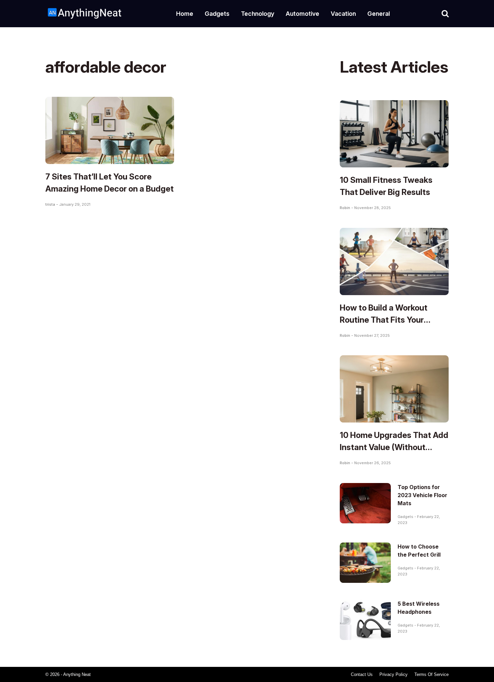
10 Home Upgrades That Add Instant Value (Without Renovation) (394, 447)
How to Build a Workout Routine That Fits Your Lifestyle (383, 320)
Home (184, 13)
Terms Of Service (431, 674)
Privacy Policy (393, 674)
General (378, 13)
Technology (257, 13)
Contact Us (362, 674)
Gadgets (217, 13)
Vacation (343, 13)
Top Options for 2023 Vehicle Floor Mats (422, 495)
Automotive (302, 13)
